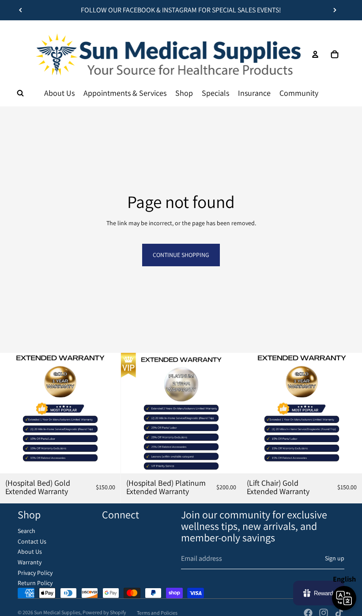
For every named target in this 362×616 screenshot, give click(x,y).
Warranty (29, 562)
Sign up (334, 558)
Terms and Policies (157, 612)
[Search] (20, 93)
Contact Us (32, 541)
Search (26, 531)
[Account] (315, 54)
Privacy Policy (35, 573)
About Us (30, 552)
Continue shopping (181, 255)
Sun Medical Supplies (57, 612)
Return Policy (35, 583)
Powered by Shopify (104, 612)
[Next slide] (334, 10)
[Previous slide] (20, 10)
